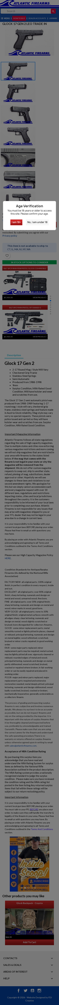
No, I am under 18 (37, 222)
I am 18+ (16, 222)
